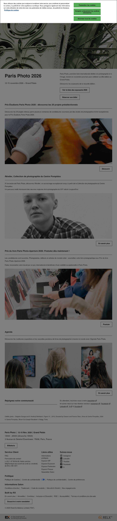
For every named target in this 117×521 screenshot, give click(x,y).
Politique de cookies (11, 10)
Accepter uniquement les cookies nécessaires (87, 12)
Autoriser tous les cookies (87, 18)
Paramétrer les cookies (87, 5)
